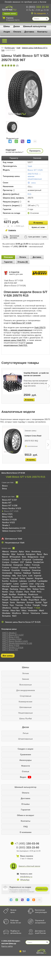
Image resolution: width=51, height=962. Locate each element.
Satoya (5, 602)
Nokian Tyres (38, 589)
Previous (2, 386)
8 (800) (37, 6)
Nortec (5, 592)
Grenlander (7, 573)
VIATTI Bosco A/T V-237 (13, 635)
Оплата (17, 31)
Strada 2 (6, 525)
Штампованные (25, 739)
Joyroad (14, 578)
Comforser (15, 559)
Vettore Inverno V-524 (12, 531)
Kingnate (39, 578)
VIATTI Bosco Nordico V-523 (15, 641)
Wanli (41, 610)
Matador (24, 586)
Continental (38, 559)
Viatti (38, 608)
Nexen (22, 589)
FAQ (26, 826)
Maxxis (33, 586)
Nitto (29, 589)
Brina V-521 (7, 514)
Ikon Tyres (22, 575)
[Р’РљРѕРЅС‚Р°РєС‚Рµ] (28, 141)
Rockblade (14, 600)
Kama (22, 578)
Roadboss (22, 594)
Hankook (37, 573)
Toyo (11, 605)
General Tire (34, 567)
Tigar (45, 602)
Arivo (27, 551)
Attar (13, 554)
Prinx (39, 592)
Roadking (6, 597)
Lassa (16, 584)
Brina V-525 (7, 517)
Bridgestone (33, 557)
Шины (6, 26)
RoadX (5, 600)
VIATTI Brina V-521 (10, 637)
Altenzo (5, 551)
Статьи (25, 771)
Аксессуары (25, 760)
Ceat (42, 557)
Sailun (43, 600)
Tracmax (19, 605)
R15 (29, 194)
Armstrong (36, 551)
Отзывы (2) (23, 262)
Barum (5, 557)
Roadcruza (33, 594)
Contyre (5, 562)
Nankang (14, 589)
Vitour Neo (15, 610)
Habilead (27, 573)
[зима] (29, 183)
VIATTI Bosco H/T (10, 650)
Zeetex (45, 613)
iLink (30, 575)
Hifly (14, 575)
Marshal (5, 586)
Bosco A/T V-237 (9, 500)
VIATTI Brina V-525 (10, 645)
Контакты (42, 31)
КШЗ (14, 616)
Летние (25, 673)
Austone (20, 554)
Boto (24, 557)
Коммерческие (25, 701)
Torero (5, 605)
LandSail (32, 581)
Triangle (36, 605)
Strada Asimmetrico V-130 (13, 528)
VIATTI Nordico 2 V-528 (12, 647)
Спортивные (25, 696)
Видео (23, 777)
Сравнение (25, 754)
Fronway (24, 567)
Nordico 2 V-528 (9, 519)
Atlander (6, 554)
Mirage (5, 589)
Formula (36, 565)
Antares (13, 551)
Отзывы (25, 804)
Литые (25, 733)
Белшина (6, 616)
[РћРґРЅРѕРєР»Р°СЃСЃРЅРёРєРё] (33, 899)
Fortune (5, 567)
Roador (27, 597)
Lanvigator (7, 584)
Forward (14, 567)
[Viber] (22, 141)
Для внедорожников (25, 690)
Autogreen (30, 554)
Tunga (44, 605)
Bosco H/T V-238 (9, 505)
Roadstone (37, 597)
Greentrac (36, 570)
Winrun (26, 613)
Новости (25, 766)
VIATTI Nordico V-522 (12, 639)
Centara (5, 559)
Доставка (29, 31)
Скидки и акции (25, 749)
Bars (46, 554)
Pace (26, 592)
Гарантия (8, 262)
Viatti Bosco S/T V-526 (21, 323)
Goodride (15, 570)
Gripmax (18, 573)
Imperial (37, 575)
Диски (16, 26)
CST (22, 562)
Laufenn (23, 584)
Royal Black (34, 600)
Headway (6, 575)
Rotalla (24, 600)
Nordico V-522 (8, 522)
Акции (6, 31)
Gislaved (6, 570)
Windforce (16, 613)
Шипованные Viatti (13, 539)
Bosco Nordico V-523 (11, 508)
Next (49, 386)
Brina (4, 488)
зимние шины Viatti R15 (15, 340)
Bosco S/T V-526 (35, 170)
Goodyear (25, 570)
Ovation (19, 592)
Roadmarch (17, 597)
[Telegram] (10, 141)
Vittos (23, 610)
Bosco (5, 486)
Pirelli (32, 592)
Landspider (43, 581)
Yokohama (35, 613)
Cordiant (14, 562)
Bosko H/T (6, 503)
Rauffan (12, 594)
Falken (27, 565)
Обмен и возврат (25, 815)
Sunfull (38, 602)
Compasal (26, 559)
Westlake (6, 613)
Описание (8, 257)
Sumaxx (30, 602)
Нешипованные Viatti (14, 542)
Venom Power (26, 608)
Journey (5, 578)
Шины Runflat (25, 718)
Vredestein (32, 610)
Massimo (15, 586)
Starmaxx (20, 602)
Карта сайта (7, 946)
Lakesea (23, 581)
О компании (25, 832)
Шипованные (25, 707)
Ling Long (39, 584)
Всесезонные (25, 685)
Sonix (12, 602)
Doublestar (7, 565)
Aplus (21, 551)
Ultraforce (6, 608)
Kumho (5, 581)
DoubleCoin (38, 562)
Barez (39, 554)
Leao (31, 584)
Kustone (13, 581)
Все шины (8, 655)
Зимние (25, 679)
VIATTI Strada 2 (9, 633)
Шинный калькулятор (34, 26)
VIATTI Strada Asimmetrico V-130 (17, 643)
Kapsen (29, 578)
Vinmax (5, 610)
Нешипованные (25, 713)
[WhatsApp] (16, 141)
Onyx (12, 592)
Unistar (15, 608)
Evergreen (18, 565)
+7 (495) (18, 246)
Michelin (41, 586)
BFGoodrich (15, 557)
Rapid (4, 594)
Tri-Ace (28, 605)
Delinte (29, 562)
